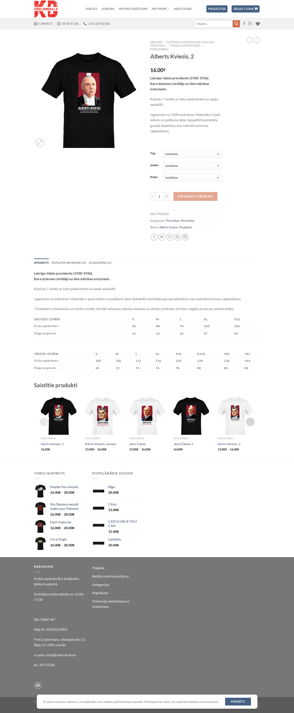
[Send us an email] (38, 685)
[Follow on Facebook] (244, 24)
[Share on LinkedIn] (185, 237)
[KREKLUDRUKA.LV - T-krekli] (55, 9)
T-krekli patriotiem (184, 45)
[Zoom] (40, 142)
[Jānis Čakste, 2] (191, 413)
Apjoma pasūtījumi (133, 9)
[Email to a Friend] (169, 237)
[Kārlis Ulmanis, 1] (58, 413)
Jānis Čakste (137, 444)
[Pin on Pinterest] (177, 237)
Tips (153, 153)
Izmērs (154, 165)
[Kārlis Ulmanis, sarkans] (103, 413)
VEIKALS (91, 9)
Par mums (159, 9)
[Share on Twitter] (162, 237)
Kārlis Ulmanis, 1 (52, 444)
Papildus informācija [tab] (69, 262)
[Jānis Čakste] (147, 413)
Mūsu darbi (183, 9)
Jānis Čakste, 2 (183, 444)
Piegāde (98, 568)
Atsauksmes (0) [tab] (100, 262)
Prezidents (185, 227)
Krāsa (154, 177)
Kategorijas (100, 584)
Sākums (156, 42)
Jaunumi (108, 9)
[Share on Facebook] (154, 237)
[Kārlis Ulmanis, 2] (235, 413)
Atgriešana (100, 593)
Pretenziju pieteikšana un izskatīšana (111, 604)
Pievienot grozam (195, 196)
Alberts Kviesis (168, 227)
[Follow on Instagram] (250, 24)
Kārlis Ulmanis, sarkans (100, 444)
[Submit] (236, 24)
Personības (159, 49)
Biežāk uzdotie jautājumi (110, 576)
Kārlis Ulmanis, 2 (229, 444)
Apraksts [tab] (41, 262)
